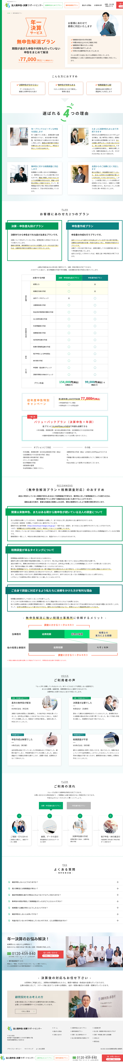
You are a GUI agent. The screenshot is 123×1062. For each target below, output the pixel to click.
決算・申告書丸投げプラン (51, 805)
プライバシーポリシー (14, 1049)
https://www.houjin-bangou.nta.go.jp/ (41, 525)
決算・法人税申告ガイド (109, 5)
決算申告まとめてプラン (79, 1028)
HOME (8, 13)
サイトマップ (29, 1049)
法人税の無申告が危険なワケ (80, 1038)
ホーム (56, 1028)
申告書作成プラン (78, 805)
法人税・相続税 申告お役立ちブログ (105, 1031)
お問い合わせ (50, 954)
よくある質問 (40, 1049)
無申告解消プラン (72, 5)
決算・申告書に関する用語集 (102, 1035)
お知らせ (96, 1038)
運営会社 (96, 1041)
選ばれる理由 (86, 5)
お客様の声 (98, 5)
